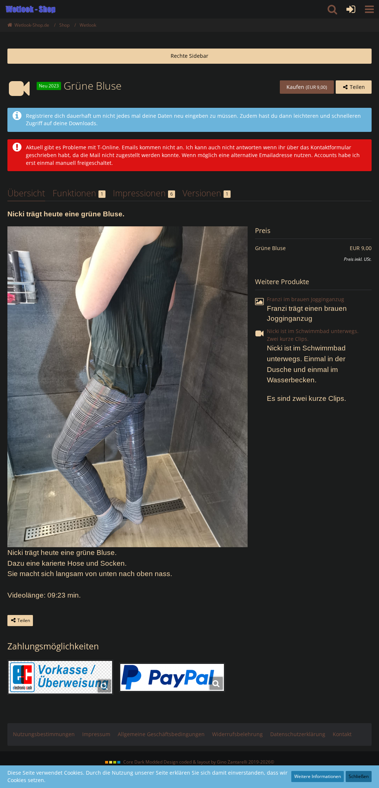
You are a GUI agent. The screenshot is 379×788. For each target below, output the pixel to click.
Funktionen (78, 193)
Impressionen (143, 193)
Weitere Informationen (317, 776)
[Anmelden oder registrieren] (350, 9)
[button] (369, 9)
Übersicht (26, 193)
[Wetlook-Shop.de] (30, 9)
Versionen (205, 193)
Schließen (359, 776)
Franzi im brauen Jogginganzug (305, 299)
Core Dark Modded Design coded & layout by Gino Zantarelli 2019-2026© (198, 762)
